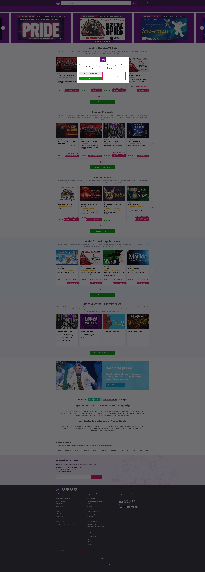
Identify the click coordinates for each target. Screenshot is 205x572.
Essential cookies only (90, 73)
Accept (90, 78)
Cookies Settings (114, 76)
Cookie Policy (111, 69)
